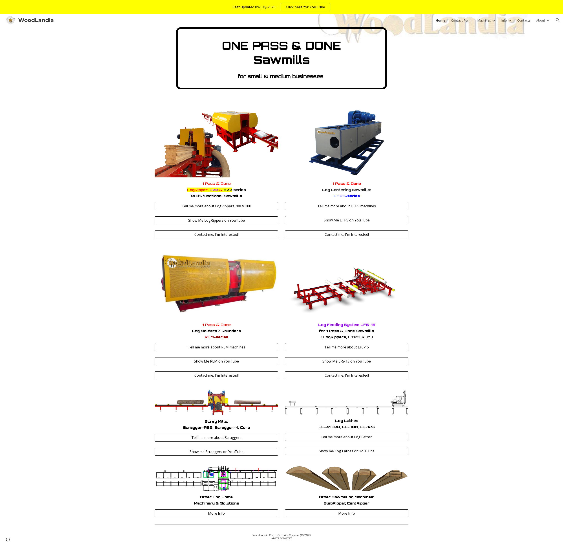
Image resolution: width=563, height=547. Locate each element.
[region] (281, 7)
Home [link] (440, 20)
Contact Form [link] (461, 20)
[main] (281, 58)
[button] (557, 20)
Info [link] (504, 20)
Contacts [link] (523, 20)
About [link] (540, 20)
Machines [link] (484, 20)
